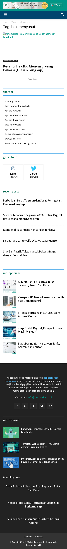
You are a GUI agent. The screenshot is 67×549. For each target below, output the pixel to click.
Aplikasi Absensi (13, 110)
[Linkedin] (25, 406)
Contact (39, 536)
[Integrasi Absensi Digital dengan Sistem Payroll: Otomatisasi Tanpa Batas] (11, 462)
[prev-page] (5, 263)
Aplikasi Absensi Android (17, 115)
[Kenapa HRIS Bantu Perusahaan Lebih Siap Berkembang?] (9, 302)
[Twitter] (42, 406)
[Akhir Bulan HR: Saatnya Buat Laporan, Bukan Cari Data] (9, 286)
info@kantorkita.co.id (40, 397)
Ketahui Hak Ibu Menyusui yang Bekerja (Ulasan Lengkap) (28, 68)
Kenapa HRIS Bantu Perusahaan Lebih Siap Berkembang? (41, 299)
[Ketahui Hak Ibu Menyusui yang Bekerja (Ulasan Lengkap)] (33, 47)
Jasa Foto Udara (13, 124)
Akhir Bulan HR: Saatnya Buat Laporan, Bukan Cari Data (36, 283)
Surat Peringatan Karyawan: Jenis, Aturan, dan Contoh (39, 345)
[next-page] (10, 263)
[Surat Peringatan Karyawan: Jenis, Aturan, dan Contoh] (9, 348)
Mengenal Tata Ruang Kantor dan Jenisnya (29, 230)
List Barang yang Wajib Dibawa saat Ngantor (30, 240)
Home (6, 22)
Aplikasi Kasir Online (15, 119)
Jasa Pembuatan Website (17, 105)
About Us (28, 536)
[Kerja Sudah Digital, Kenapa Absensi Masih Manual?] (9, 333)
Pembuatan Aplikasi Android (19, 133)
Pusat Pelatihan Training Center (21, 143)
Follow (13, 167)
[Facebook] (17, 406)
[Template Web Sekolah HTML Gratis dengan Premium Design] (11, 447)
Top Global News (10, 61)
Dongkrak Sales (13, 138)
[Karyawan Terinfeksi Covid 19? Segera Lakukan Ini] (11, 432)
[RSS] (33, 406)
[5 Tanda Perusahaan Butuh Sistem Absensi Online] (9, 317)
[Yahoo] (50, 406)
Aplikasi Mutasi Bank (15, 129)
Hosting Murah (12, 101)
